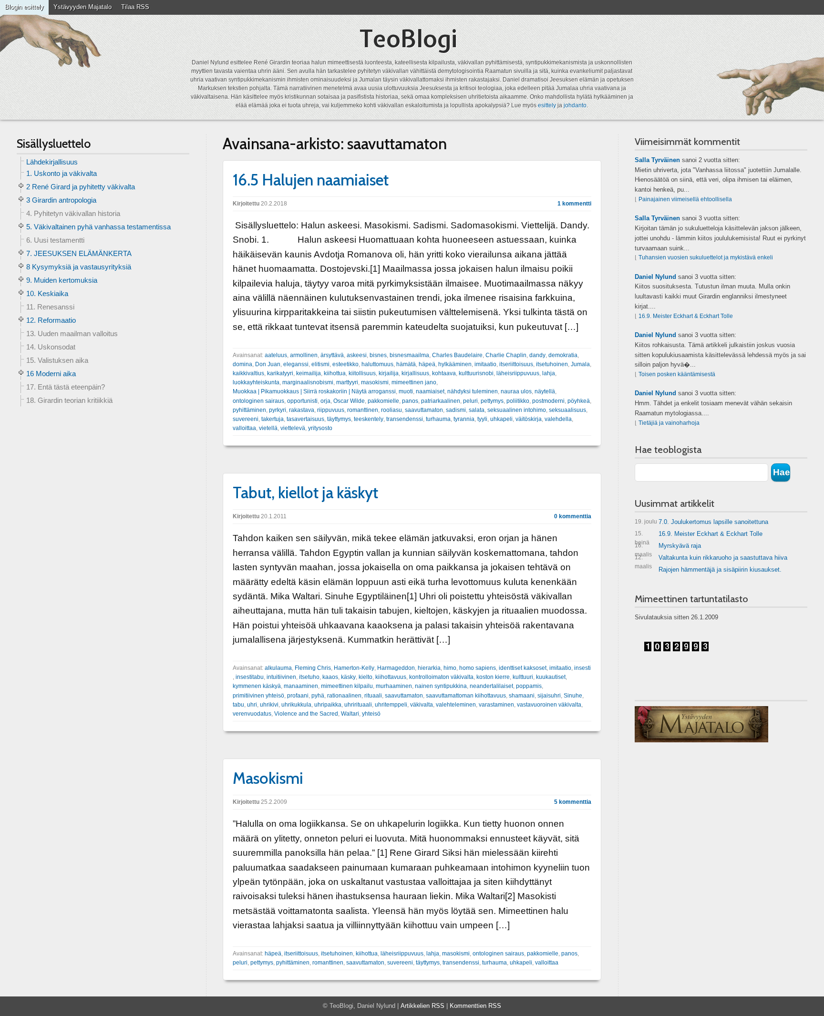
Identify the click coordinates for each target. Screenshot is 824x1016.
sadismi (456, 410)
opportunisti (302, 401)
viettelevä (292, 428)
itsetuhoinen (552, 364)
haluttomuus (377, 364)
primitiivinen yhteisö (258, 695)
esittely (547, 105)
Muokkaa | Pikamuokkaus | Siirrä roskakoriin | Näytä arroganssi (314, 391)
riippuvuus (330, 410)
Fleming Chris (313, 668)
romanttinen (362, 410)
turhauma (438, 419)
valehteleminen (456, 704)
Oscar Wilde (349, 401)
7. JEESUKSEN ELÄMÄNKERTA (79, 253)
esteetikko (345, 364)
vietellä (268, 428)
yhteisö (371, 713)
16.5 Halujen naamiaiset (311, 179)
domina (242, 364)
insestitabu (250, 677)
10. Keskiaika (47, 293)
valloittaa (244, 428)
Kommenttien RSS (475, 1005)
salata (476, 410)
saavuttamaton (424, 410)
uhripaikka (327, 704)
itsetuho (309, 677)
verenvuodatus (252, 713)
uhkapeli (501, 419)
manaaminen (301, 686)
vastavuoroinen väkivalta (549, 704)
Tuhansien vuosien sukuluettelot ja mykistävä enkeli (706, 257)
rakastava (301, 410)
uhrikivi (269, 704)
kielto (365, 677)
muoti (406, 391)
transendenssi (404, 419)
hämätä (406, 364)
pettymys (492, 401)
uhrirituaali (358, 704)
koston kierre (493, 677)
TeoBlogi (408, 38)
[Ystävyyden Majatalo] (701, 724)
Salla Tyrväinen (657, 160)
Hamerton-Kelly (354, 668)
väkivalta (421, 704)
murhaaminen (394, 686)
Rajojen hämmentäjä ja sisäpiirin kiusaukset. (720, 569)
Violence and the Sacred (306, 713)
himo (449, 668)
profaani (298, 695)
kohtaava (444, 373)
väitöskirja (528, 419)
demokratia (562, 355)
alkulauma (278, 668)
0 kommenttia (572, 516)
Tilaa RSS (135, 6)
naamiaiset (430, 391)
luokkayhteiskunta (256, 382)
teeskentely (368, 419)
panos (410, 401)
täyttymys (339, 419)
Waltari (350, 713)
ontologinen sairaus (258, 401)
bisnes (378, 355)
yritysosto (320, 428)
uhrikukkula (296, 704)
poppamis (529, 686)
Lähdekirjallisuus (52, 162)
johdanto (575, 105)
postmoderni (548, 401)
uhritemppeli (391, 704)
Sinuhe (573, 695)
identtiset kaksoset (522, 668)
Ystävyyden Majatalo (82, 6)
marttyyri (347, 382)
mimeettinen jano (413, 382)
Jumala (580, 364)
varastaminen (496, 704)
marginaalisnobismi (307, 382)
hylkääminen (455, 364)
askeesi (357, 355)
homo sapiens (477, 668)
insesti (582, 668)
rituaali (373, 695)
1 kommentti (574, 203)
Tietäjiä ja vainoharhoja (669, 423)
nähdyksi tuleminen (472, 391)
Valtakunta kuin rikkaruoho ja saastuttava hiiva (711, 559)
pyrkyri (277, 410)
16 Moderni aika (51, 373)
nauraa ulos (516, 391)
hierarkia (429, 668)
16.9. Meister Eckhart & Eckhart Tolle (686, 316)
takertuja (272, 419)
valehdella (558, 419)
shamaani (522, 695)
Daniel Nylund (655, 276)
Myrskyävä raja (668, 547)
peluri (470, 401)
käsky (348, 677)
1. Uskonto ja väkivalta (61, 173)
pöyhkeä (578, 401)
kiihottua (335, 373)
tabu (238, 704)
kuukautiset (551, 677)
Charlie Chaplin (505, 355)
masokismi (375, 382)
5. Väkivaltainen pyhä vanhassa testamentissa (98, 227)
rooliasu (391, 410)
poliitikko (517, 401)
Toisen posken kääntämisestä (677, 374)
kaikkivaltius (248, 373)
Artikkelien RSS (422, 1005)
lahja (548, 373)
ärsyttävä (332, 355)
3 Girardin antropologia (61, 200)
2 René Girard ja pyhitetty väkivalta (80, 187)
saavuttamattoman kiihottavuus (466, 695)
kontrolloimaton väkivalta (441, 677)
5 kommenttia (572, 802)
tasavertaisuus (305, 419)
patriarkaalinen (440, 401)
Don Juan (267, 364)
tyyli (482, 419)
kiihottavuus (390, 677)
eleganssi (296, 364)
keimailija (308, 373)
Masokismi (268, 778)
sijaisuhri (549, 695)
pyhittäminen (249, 410)
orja (325, 401)
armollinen (304, 355)
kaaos (330, 677)
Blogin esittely (24, 6)
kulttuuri (523, 677)
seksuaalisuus (567, 410)
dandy (537, 355)
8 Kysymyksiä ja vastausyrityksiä (78, 267)
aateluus (276, 355)
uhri (252, 704)
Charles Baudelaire (457, 355)
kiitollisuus (362, 373)
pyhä (317, 695)
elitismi (320, 364)
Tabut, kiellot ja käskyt (305, 492)
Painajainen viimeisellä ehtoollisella (685, 199)
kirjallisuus (415, 373)
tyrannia (463, 419)
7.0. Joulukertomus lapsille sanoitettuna (701, 521)
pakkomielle (383, 401)
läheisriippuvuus (517, 373)
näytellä (545, 391)
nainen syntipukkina (441, 686)
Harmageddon (396, 668)
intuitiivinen (281, 677)
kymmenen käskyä (257, 686)
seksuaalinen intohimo (516, 410)
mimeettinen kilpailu (347, 686)
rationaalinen (344, 695)
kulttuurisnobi (476, 373)
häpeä (427, 364)
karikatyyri (280, 373)
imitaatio (485, 364)
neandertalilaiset (491, 686)
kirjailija (389, 373)
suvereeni (245, 419)
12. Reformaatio (51, 320)
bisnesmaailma (409, 355)
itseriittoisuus (516, 364)
